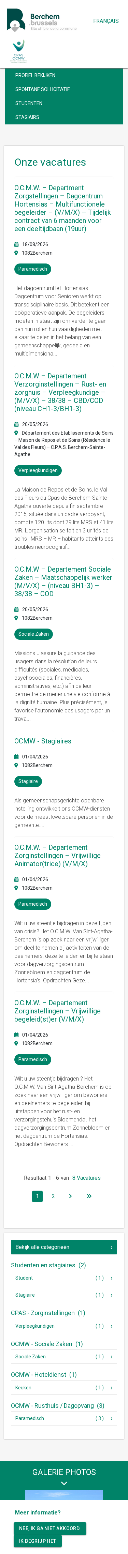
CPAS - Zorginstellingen (48, 1312)
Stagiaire (25, 1295)
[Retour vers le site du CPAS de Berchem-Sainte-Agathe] (18, 51)
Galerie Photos (64, 1472)
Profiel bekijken (35, 75)
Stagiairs (27, 117)
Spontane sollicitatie (42, 89)
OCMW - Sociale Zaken (47, 1343)
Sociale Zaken (30, 1356)
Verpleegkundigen (35, 1326)
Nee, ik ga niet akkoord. (50, 1528)
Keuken (23, 1387)
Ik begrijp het (37, 1541)
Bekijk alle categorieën (42, 1247)
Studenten (28, 103)
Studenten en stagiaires (48, 1265)
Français (106, 21)
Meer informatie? (38, 1512)
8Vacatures (86, 1178)
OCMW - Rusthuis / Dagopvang (57, 1405)
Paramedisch (29, 1418)
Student (24, 1278)
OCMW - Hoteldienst (44, 1374)
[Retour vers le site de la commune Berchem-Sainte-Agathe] (56, 20)
